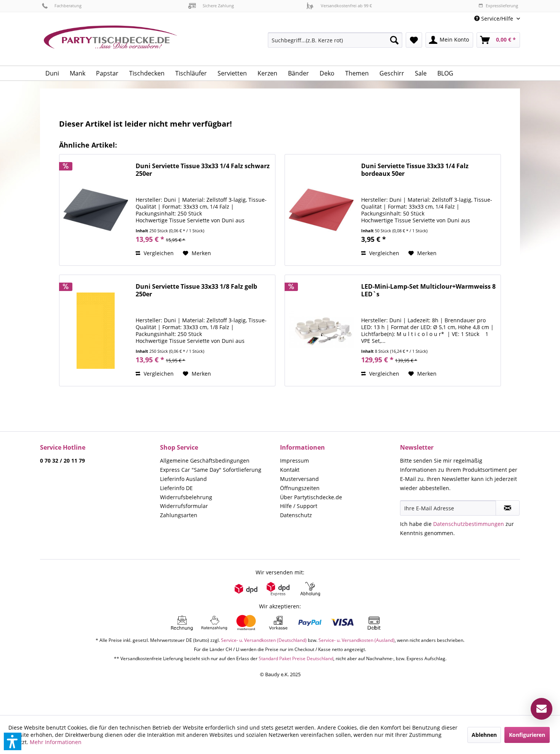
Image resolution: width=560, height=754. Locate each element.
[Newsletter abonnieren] (508, 508)
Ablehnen (484, 734)
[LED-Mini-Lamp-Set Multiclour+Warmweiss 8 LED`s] (321, 330)
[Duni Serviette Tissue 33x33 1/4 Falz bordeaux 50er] (321, 210)
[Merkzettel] (414, 40)
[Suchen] (394, 40)
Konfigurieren (527, 734)
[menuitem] (494, 18)
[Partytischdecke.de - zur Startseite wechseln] (110, 43)
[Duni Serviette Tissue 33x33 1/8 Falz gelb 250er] (95, 330)
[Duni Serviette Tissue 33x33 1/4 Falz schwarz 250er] (95, 210)
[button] (12, 741)
